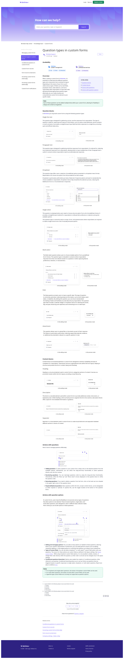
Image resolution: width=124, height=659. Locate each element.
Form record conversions (29, 72)
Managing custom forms (28, 53)
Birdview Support (51, 54)
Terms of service (89, 648)
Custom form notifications (29, 88)
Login (84, 2)
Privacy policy (88, 651)
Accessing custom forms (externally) (28, 83)
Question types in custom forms (29, 57)
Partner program (71, 648)
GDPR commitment (90, 646)
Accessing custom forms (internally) (28, 77)
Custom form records (28, 68)
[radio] (69, 606)
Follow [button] (100, 54)
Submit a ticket (98, 2)
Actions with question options (90, 90)
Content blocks (86, 85)
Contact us (51, 648)
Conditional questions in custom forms (28, 63)
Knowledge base (38, 43)
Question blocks (86, 82)
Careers (69, 646)
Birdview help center (26, 43)
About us (51, 646)
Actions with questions (88, 87)
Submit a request (79, 613)
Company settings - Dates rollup (51, 636)
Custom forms (49, 43)
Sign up (90, 2)
